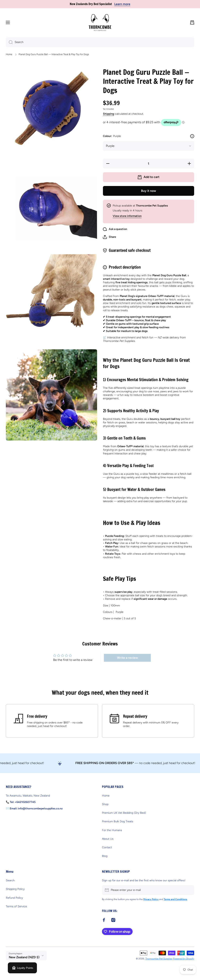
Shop (105, 804)
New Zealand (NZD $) (24, 957)
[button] (192, 22)
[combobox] (100, 42)
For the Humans (112, 830)
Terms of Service (16, 906)
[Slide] (192, 136)
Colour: (112, 136)
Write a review (127, 658)
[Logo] (100, 22)
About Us (107, 838)
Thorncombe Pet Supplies (158, 958)
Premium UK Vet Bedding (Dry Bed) (124, 812)
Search (10, 880)
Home (9, 54)
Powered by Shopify (183, 958)
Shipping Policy (15, 889)
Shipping (108, 113)
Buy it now (148, 191)
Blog (104, 856)
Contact (107, 847)
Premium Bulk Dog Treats (117, 821)
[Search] (9, 42)
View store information (127, 216)
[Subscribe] (189, 890)
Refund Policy (14, 897)
